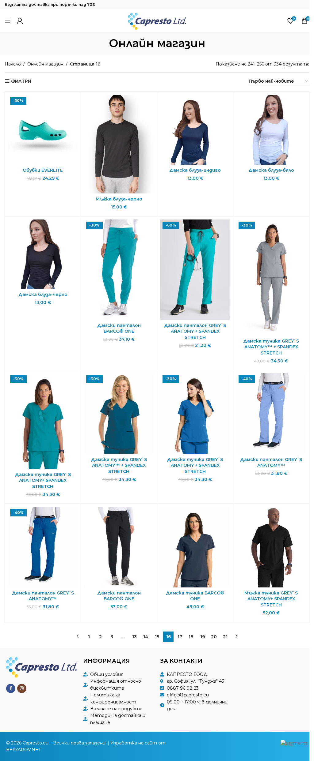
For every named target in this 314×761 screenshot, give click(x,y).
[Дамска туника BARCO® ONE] (195, 547)
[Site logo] (157, 20)
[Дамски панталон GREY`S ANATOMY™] (271, 413)
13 (134, 636)
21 (225, 636)
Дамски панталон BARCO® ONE (119, 328)
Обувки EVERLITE (43, 170)
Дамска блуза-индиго (195, 170)
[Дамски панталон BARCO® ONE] (119, 269)
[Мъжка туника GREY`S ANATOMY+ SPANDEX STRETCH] (271, 547)
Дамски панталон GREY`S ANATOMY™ (271, 462)
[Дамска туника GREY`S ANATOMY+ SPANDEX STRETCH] (43, 421)
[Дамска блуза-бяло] (271, 129)
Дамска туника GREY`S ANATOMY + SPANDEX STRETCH (195, 465)
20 (214, 636)
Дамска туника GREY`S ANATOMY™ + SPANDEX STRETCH (271, 347)
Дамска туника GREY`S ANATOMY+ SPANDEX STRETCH (43, 480)
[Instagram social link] (21, 688)
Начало (13, 64)
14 (145, 636)
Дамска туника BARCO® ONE (195, 596)
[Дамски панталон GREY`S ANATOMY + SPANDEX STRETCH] (195, 269)
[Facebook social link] (10, 688)
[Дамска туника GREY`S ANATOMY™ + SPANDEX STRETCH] (271, 277)
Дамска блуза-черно (42, 294)
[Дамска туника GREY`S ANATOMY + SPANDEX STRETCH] (195, 413)
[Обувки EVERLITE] (43, 129)
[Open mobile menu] (8, 21)
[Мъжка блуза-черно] (119, 144)
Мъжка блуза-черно (119, 199)
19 (202, 636)
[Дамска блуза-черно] (43, 254)
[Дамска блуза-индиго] (195, 129)
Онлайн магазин (45, 64)
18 (191, 636)
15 (157, 636)
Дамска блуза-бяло (271, 170)
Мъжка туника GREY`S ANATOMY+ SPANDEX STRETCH (271, 599)
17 (180, 636)
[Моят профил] (20, 21)
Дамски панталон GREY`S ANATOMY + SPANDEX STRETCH (195, 331)
